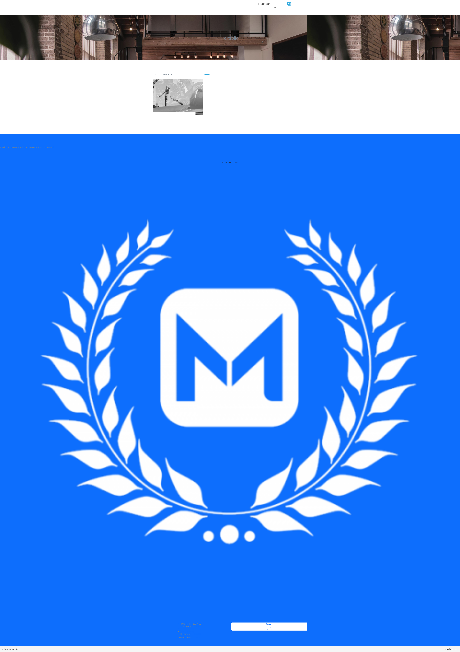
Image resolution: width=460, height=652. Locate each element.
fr (275, 7)
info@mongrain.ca (191, 631)
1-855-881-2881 (263, 4)
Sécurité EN (167, 74)
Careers (269, 624)
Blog (269, 626)
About (269, 629)
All (156, 74)
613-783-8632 (197, 638)
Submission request (230, 162)
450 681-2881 (192, 629)
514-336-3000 (195, 634)
